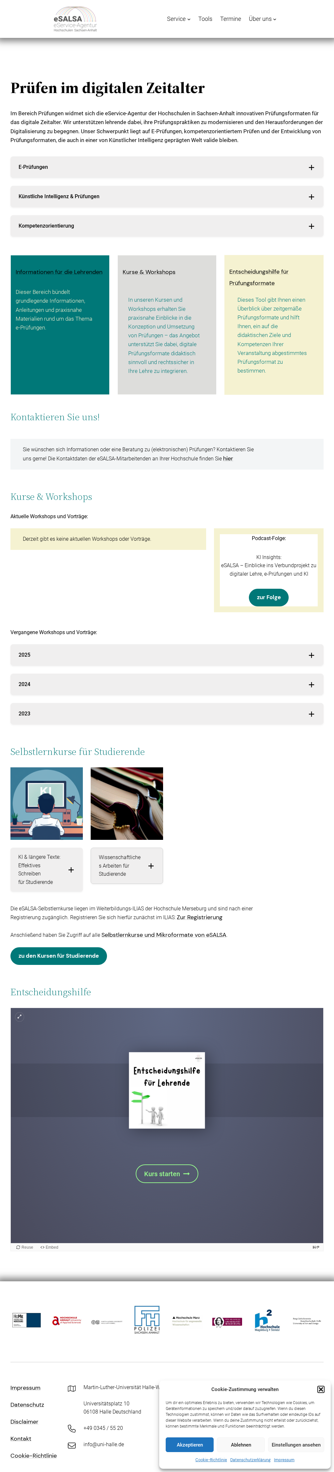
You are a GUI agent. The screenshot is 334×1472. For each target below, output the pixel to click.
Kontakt (20, 1438)
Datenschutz (27, 1404)
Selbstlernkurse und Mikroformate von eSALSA (163, 934)
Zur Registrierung (199, 917)
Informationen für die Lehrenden (59, 272)
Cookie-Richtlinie (211, 1460)
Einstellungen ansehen (296, 1445)
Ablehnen (241, 1445)
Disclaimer (24, 1421)
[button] (321, 1389)
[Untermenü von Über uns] (275, 19)
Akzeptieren (190, 1445)
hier (228, 458)
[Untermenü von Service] (189, 19)
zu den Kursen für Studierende (59, 955)
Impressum (284, 1460)
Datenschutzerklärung (250, 1460)
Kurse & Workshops (149, 272)
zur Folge (269, 597)
